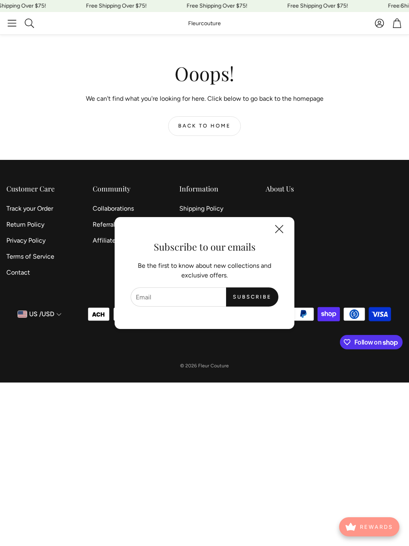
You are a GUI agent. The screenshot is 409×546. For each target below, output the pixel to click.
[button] (12, 23)
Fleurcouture (204, 23)
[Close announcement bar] (401, 6)
